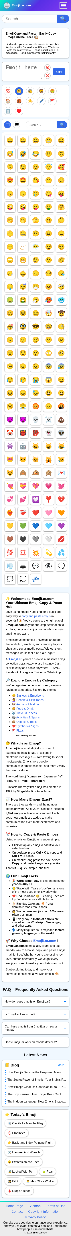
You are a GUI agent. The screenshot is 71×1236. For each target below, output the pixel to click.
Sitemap (35, 1206)
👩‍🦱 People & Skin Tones (28, 699)
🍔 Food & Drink (22, 708)
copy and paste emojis (36, 616)
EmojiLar (15, 659)
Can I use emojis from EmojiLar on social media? (35, 1028)
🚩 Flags (18, 730)
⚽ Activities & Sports (26, 717)
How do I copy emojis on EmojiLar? (35, 1001)
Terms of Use (55, 1206)
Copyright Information (44, 1211)
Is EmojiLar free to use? (35, 1014)
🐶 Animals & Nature (25, 704)
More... (62, 1065)
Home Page (14, 1206)
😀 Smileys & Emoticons (28, 695)
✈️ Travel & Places (24, 713)
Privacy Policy (35, 1217)
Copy (59, 71)
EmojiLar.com (21, 5)
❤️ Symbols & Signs (25, 726)
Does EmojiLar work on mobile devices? (35, 1042)
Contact (17, 1211)
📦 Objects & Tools (24, 721)
